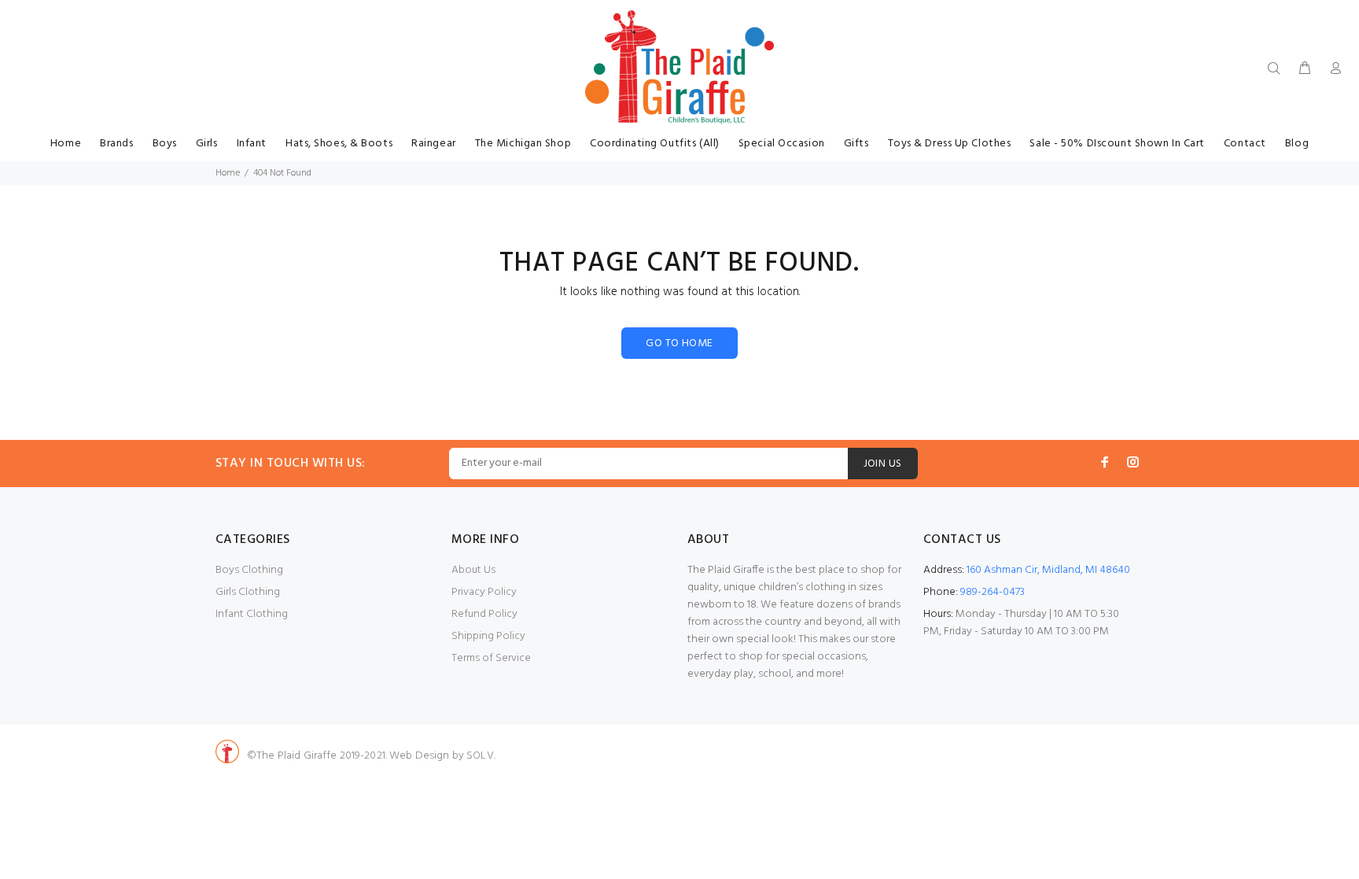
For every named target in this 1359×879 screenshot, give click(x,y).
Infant (252, 144)
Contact (1245, 144)
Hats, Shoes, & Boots (338, 144)
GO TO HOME (679, 343)
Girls (207, 144)
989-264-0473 (992, 592)
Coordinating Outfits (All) (655, 144)
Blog (1297, 144)
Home (65, 144)
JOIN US (883, 464)
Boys (165, 144)
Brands (116, 144)
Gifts (856, 144)
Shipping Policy (488, 636)
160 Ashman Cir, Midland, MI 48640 (1048, 570)
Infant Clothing (251, 614)
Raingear (433, 144)
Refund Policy (484, 614)
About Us (473, 570)
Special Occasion (781, 144)
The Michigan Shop (523, 144)
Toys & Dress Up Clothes (949, 144)
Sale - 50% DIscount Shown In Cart (1116, 144)
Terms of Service (491, 658)
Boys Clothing (249, 570)
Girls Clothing (247, 592)
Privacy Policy (484, 592)
